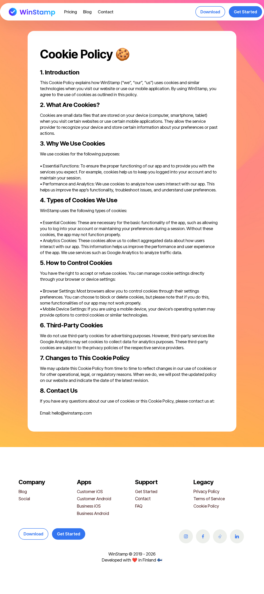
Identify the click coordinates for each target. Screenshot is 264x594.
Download (210, 11)
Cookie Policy (206, 506)
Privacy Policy (206, 491)
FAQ (138, 506)
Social (24, 498)
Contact (105, 11)
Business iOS (89, 506)
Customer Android (94, 498)
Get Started (245, 11)
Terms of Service (209, 498)
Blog (87, 11)
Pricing (70, 11)
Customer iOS (90, 491)
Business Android (93, 513)
